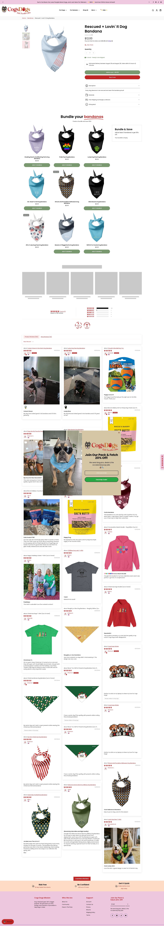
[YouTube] (161, 2)
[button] (112, 72)
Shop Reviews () (46, 337)
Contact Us (89, 904)
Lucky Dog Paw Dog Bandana (97, 157)
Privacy (88, 907)
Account (88, 902)
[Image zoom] (55, 48)
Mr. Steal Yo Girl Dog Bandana (37, 202)
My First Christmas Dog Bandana (37, 737)
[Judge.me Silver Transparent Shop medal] (78, 325)
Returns (88, 910)
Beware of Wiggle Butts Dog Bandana (67, 245)
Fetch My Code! (101, 480)
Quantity (88, 49)
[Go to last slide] (2, 2)
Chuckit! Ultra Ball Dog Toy (116, 348)
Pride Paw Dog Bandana (67, 157)
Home (24, 18)
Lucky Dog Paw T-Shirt (114, 819)
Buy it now (112, 77)
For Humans (74, 10)
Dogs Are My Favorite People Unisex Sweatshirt (41, 431)
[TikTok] (158, 2)
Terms (88, 915)
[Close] (119, 433)
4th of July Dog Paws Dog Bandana (37, 245)
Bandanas (30, 18)
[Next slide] (149, 2)
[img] (58, 311)
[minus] (86, 53)
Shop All (85, 10)
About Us (64, 902)
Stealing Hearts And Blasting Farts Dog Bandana (37, 157)
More (93, 10)
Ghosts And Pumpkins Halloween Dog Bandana (67, 202)
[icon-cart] (160, 10)
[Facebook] (153, 2)
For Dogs (62, 10)
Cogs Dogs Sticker (113, 646)
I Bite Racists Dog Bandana (96, 202)
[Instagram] (156, 2)
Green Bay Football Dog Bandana (37, 795)
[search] (153, 10)
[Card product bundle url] (37, 140)
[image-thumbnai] (26, 28)
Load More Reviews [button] (82, 879)
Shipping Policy (90, 912)
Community (65, 904)
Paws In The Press (67, 907)
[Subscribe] (128, 904)
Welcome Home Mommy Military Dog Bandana (82, 785)
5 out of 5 (63, 311)
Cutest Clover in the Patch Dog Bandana (40, 348)
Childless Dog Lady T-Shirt (75, 550)
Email (113, 904)
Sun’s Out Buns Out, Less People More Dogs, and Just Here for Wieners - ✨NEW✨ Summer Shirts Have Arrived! (76, 2)
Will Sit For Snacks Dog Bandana (97, 245)
